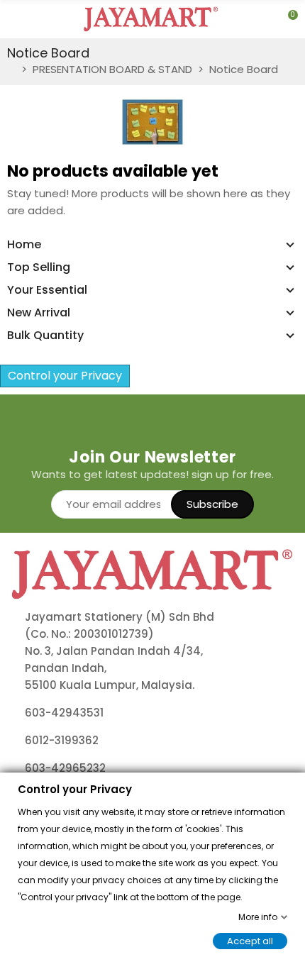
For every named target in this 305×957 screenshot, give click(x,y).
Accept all (250, 940)
